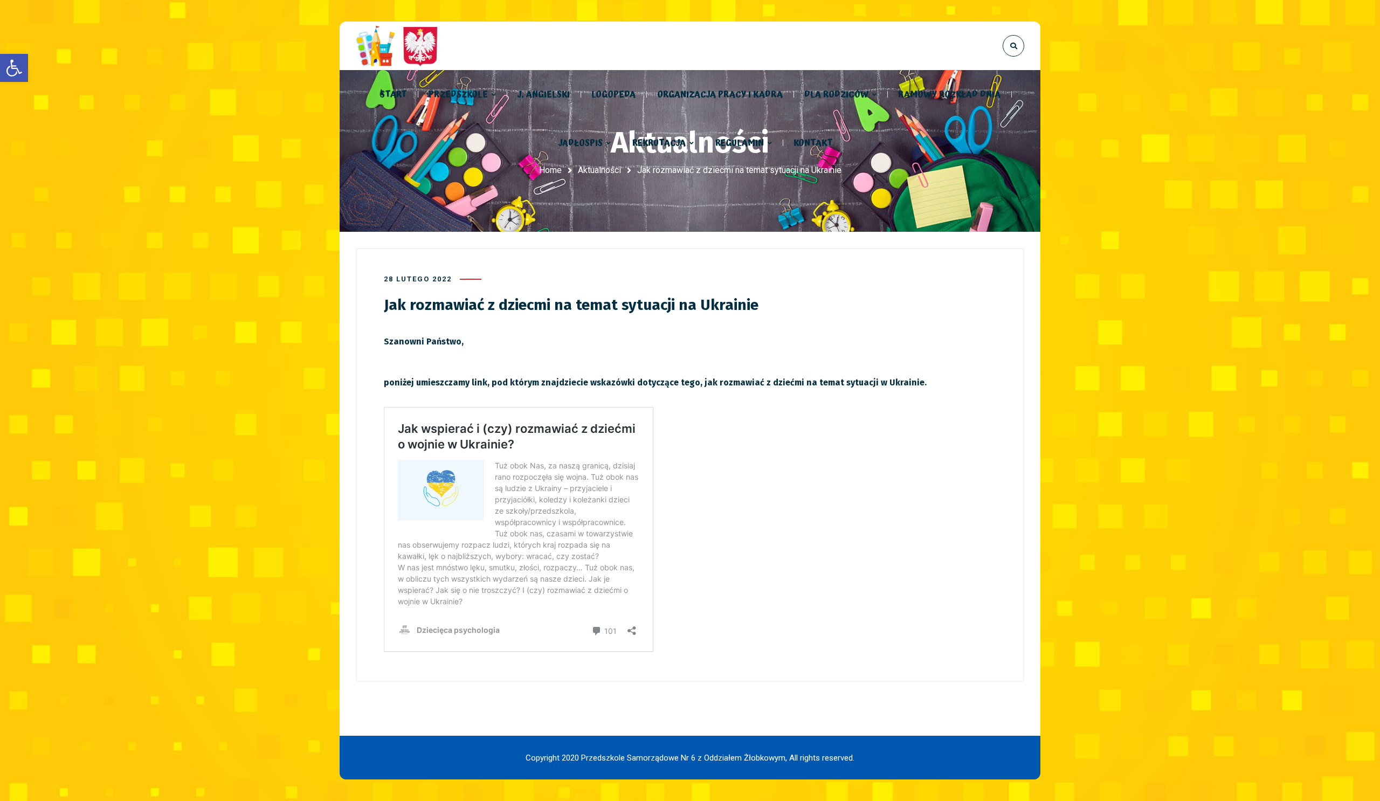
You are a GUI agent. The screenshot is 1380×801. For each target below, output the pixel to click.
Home (550, 170)
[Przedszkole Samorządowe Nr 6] (399, 45)
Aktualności (599, 170)
